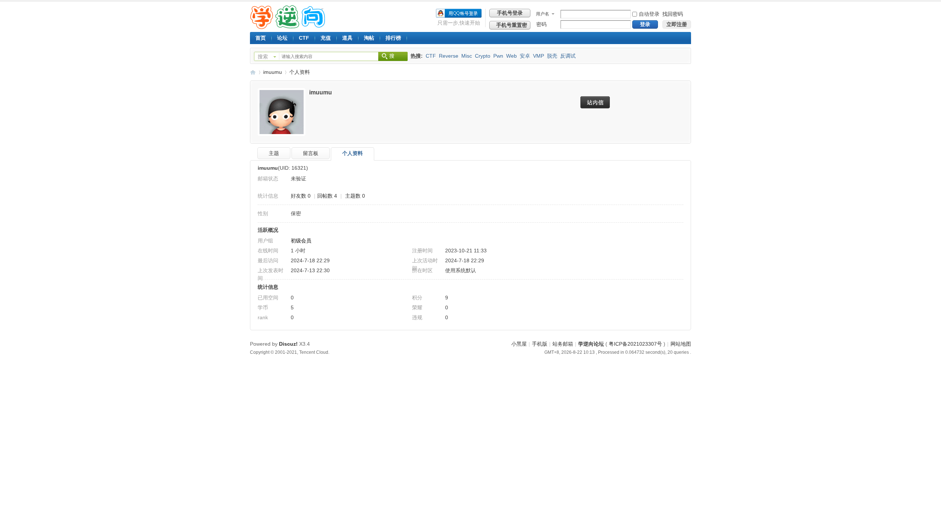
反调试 (568, 56)
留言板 (310, 153)
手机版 (539, 344)
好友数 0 (301, 196)
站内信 (596, 102)
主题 (274, 153)
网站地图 (680, 344)
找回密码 (672, 14)
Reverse (448, 56)
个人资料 (299, 72)
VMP (538, 56)
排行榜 (393, 38)
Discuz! (288, 344)
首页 (260, 38)
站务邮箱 (562, 344)
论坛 (282, 38)
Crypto (482, 56)
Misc (466, 56)
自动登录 (649, 14)
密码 (541, 24)
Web (511, 56)
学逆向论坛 (253, 72)
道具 (347, 38)
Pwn (498, 56)
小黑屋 (519, 344)
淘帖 (369, 38)
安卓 (525, 56)
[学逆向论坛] (287, 27)
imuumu (272, 72)
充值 (326, 38)
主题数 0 (355, 196)
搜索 (263, 57)
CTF (304, 38)
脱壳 (552, 56)
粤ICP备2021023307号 (635, 344)
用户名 (542, 14)
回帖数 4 (327, 196)
